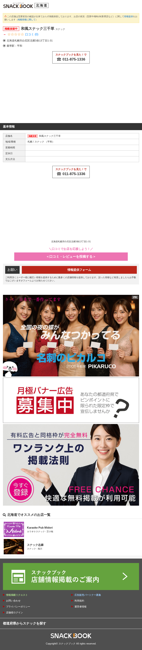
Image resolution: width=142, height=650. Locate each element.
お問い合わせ (13, 600)
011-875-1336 (73, 59)
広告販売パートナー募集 (88, 595)
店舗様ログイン (14, 612)
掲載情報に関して (27, 19)
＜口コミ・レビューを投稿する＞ (71, 256)
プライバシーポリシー (18, 606)
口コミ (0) (31, 34)
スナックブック (67, 643)
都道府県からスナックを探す (24, 623)
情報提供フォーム (79, 269)
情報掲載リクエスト (17, 595)
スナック (40, 141)
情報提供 (128, 16)
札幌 (30, 141)
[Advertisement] (71, 95)
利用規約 (79, 600)
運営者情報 (81, 606)
